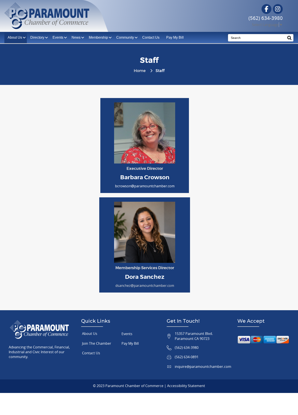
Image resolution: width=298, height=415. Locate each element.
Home (140, 71)
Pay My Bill (175, 37)
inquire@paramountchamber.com (203, 366)
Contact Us (150, 37)
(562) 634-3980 (265, 18)
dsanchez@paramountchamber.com (144, 285)
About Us (89, 333)
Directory (37, 37)
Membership (98, 37)
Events (58, 37)
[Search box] (289, 38)
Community (125, 37)
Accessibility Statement (186, 385)
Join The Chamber (96, 343)
